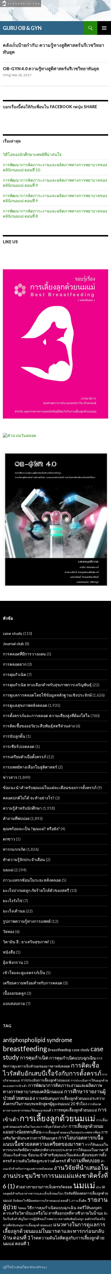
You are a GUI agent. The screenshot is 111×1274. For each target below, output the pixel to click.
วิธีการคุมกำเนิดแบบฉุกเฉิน (51, 1207)
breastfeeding (25, 1048)
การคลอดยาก (14, 664)
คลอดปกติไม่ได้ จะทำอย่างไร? (28, 797)
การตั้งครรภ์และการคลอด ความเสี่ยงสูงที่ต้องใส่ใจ (46, 715)
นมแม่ (8, 869)
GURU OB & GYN (22, 28)
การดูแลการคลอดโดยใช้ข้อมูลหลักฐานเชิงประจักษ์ (47, 695)
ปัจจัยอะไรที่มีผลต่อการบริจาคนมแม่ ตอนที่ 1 (42, 1200)
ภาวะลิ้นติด (79, 1200)
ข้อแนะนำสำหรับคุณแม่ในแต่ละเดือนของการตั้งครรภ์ (49, 787)
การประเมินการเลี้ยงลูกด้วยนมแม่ (45, 1080)
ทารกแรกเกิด (14, 849)
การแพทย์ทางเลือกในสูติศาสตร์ (30, 767)
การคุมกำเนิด (14, 674)
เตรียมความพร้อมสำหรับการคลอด (32, 982)
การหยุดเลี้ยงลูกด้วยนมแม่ (75, 1110)
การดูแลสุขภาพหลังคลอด (25, 705)
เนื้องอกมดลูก (14, 993)
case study (12, 633)
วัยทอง (8, 931)
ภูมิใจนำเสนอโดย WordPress (25, 1267)
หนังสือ (9, 952)
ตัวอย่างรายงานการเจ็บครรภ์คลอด (44, 1187)
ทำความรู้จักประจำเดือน (24, 859)
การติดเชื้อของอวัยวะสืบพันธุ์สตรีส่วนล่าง (39, 725)
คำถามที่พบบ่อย (16, 818)
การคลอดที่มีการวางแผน (24, 653)
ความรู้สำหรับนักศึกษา (22, 808)
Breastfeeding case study (69, 1050)
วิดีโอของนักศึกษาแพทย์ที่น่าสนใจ (32, 154)
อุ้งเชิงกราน (13, 962)
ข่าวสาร (10, 777)
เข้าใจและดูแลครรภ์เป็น (24, 972)
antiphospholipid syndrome (37, 1039)
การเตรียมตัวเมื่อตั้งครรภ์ (24, 756)
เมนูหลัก (104, 28)
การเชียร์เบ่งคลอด (18, 746)
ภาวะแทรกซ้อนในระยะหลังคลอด (32, 880)
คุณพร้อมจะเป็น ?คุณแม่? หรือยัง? (31, 828)
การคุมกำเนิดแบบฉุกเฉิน (72, 1057)
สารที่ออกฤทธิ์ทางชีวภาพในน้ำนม (75, 1213)
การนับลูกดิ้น (14, 736)
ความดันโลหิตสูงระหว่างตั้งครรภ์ (39, 1161)
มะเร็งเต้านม (14, 910)
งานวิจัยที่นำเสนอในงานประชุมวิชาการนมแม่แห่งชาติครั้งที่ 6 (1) (55, 1176)
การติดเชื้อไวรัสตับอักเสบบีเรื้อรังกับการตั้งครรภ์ (52, 1069)
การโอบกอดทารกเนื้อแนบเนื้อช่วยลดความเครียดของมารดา (53, 1141)
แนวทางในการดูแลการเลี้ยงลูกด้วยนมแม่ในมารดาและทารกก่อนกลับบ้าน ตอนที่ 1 (54, 1231)
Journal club (13, 643)
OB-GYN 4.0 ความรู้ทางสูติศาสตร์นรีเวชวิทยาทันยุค (51, 68)
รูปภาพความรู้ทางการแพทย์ (27, 921)
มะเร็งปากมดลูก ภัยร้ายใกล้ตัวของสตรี (36, 890)
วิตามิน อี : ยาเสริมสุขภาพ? (26, 941)
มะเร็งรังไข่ (12, 900)
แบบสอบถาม (14, 1003)
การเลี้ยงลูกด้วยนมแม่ (57, 1118)
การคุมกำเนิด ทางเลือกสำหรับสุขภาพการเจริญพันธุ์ (47, 684)
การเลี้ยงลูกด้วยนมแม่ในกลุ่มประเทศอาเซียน (71, 1132)
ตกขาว (9, 838)
